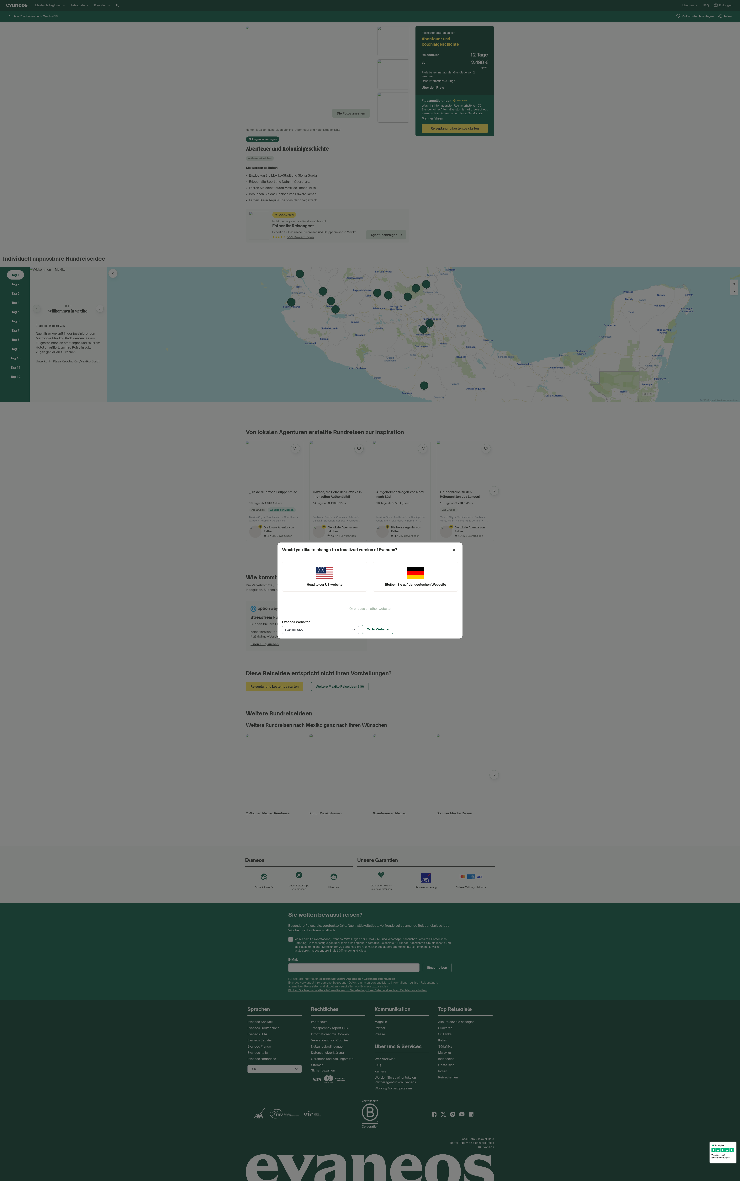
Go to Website (377, 629)
